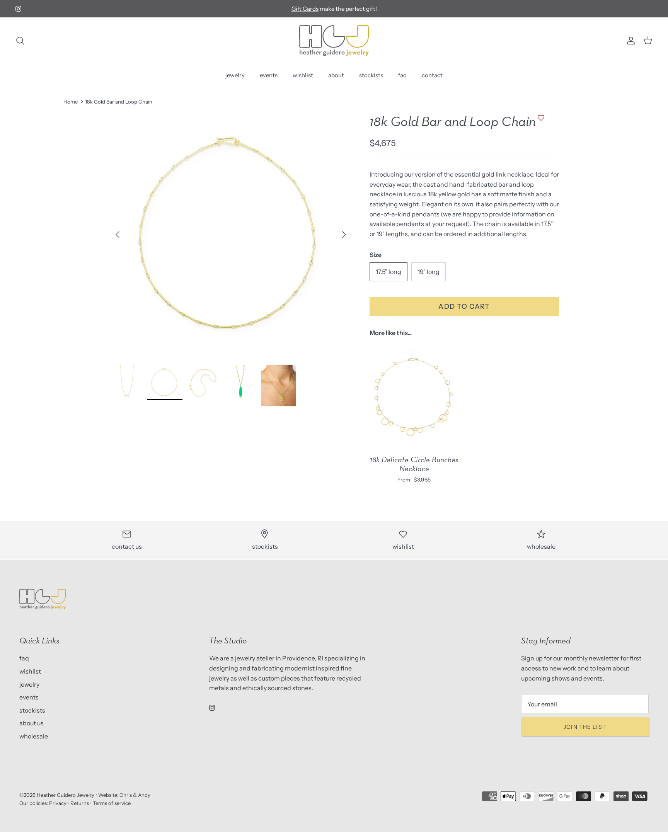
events (269, 75)
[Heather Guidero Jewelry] (334, 40)
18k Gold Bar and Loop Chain (118, 102)
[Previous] (117, 234)
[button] (540, 121)
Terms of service (112, 803)
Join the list (585, 726)
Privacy (57, 803)
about (336, 75)
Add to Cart (464, 306)
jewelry (235, 75)
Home (70, 102)
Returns (79, 803)
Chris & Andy (134, 795)
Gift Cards (305, 8)
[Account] (629, 40)
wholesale (33, 736)
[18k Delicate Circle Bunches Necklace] (414, 395)
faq (402, 75)
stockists (371, 75)
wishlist (303, 75)
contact (432, 75)
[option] (231, 234)
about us (31, 723)
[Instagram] (18, 9)
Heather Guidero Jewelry (65, 795)
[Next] (344, 234)
